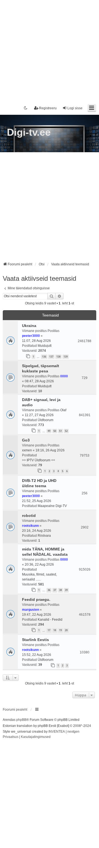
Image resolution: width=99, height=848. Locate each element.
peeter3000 (31, 336)
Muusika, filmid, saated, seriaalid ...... (39, 576)
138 (58, 356)
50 (54, 431)
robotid (29, 515)
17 (49, 630)
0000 (64, 376)
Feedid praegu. (36, 599)
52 (66, 431)
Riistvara (44, 536)
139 (66, 356)
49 (49, 431)
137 (51, 356)
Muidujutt (44, 346)
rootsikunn (30, 526)
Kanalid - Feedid (50, 619)
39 (66, 590)
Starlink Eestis (35, 639)
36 (49, 590)
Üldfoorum (45, 420)
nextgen (73, 732)
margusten (30, 610)
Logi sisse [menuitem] (74, 108)
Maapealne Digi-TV (52, 506)
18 (54, 630)
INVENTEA (56, 732)
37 (54, 590)
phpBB (21, 720)
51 (60, 431)
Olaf (63, 410)
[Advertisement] (49, 49)
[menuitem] (10, 737)
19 (60, 630)
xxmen (27, 450)
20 (66, 630)
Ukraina (29, 325)
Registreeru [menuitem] (48, 108)
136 (44, 356)
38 (60, 590)
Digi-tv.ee (29, 132)
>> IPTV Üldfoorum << (38, 460)
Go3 (26, 440)
